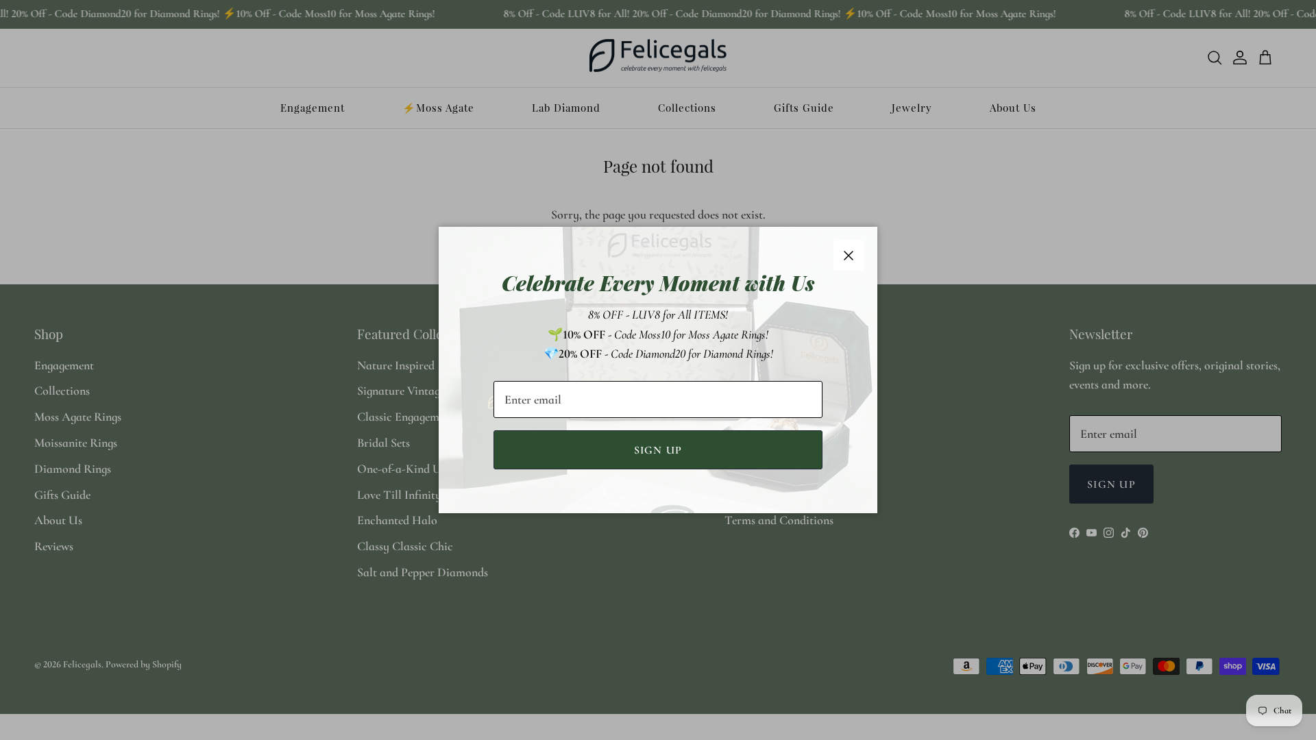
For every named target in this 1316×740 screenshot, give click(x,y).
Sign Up (658, 450)
